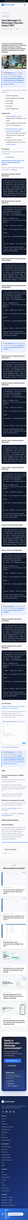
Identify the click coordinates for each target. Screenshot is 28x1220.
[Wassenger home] (8, 5)
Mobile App (4, 1137)
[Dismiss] (25, 1214)
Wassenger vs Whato (7, 1200)
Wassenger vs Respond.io (8, 1205)
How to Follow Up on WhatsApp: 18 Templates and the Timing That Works (13, 891)
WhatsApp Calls (6, 1129)
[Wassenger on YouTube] (6, 1111)
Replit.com (14, 169)
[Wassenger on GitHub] (13, 1111)
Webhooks (4, 1149)
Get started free (11, 1061)
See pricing (11, 1065)
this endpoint (12, 144)
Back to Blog (6, 13)
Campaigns (4, 1132)
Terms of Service (6, 1190)
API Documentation (6, 1146)
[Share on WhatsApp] (20, 29)
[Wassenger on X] (3, 1111)
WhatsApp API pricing (15, 1214)
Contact (4, 1185)
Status (3, 1165)
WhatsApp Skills (6, 1154)
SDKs (3, 1162)
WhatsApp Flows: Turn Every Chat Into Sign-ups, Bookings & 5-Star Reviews (13, 970)
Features (4, 1118)
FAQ (3, 1182)
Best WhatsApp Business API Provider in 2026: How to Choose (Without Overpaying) (13, 996)
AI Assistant (4, 1124)
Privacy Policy (5, 1188)
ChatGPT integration (7, 1160)
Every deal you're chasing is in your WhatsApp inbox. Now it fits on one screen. (13, 917)
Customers (4, 1174)
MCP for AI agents (13, 1086)
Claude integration (6, 1157)
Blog (3, 1172)
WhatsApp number (16, 116)
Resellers (4, 1180)
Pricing (3, 1121)
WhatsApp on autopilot (7, 1126)
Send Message (10, 157)
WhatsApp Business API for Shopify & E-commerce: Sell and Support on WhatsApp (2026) (14, 1022)
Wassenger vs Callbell (7, 1197)
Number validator (6, 1140)
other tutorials (12, 808)
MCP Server (5, 1152)
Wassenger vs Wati (6, 1202)
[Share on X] (14, 29)
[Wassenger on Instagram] (10, 1111)
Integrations (11, 1083)
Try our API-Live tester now (10, 747)
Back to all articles (10, 849)
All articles (10, 1081)
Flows (3, 1134)
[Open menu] (24, 4)
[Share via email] (23, 29)
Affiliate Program (6, 1177)
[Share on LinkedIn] (17, 29)
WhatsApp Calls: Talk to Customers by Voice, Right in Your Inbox (13, 944)
